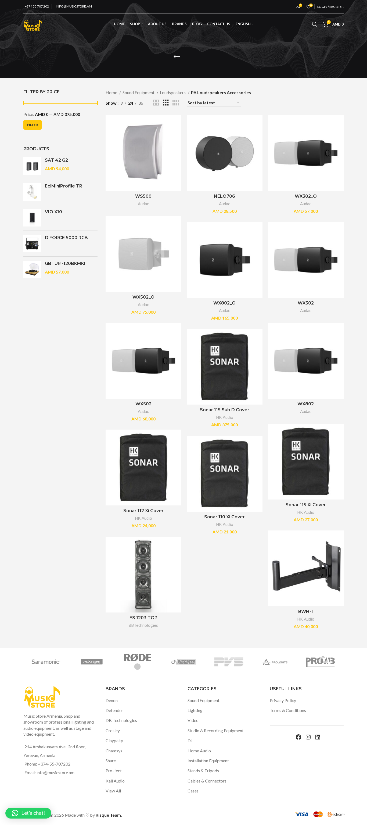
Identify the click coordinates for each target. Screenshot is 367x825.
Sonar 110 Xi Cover (224, 516)
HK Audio (224, 417)
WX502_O (143, 297)
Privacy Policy (283, 700)
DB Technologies (121, 720)
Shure (111, 760)
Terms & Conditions (288, 710)
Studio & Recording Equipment (216, 730)
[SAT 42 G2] (32, 166)
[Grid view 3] (166, 103)
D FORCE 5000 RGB (66, 237)
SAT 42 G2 (56, 160)
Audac (143, 203)
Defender (114, 710)
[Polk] (133, 661)
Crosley (113, 730)
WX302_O (306, 196)
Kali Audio (115, 780)
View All (113, 790)
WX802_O (224, 303)
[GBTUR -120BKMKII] (32, 269)
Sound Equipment (139, 92)
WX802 (305, 403)
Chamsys (114, 750)
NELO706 (224, 196)
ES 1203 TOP (143, 617)
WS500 (143, 196)
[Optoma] (270, 661)
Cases (193, 790)
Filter (32, 125)
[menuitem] (244, 24)
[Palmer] (225, 661)
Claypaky (114, 740)
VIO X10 (53, 211)
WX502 (143, 403)
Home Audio (199, 750)
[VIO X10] (32, 217)
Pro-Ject (114, 770)
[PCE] (179, 661)
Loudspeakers (173, 92)
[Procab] (42, 661)
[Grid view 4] (175, 103)
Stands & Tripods (203, 770)
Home (112, 92)
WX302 (306, 303)
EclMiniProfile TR (63, 186)
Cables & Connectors (207, 780)
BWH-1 (305, 611)
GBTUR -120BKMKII (66, 263)
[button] (28, 813)
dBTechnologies (143, 625)
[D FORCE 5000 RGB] (32, 243)
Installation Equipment (208, 760)
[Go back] (177, 56)
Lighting (195, 710)
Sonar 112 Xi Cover (143, 510)
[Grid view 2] (156, 103)
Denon (112, 700)
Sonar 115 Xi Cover (306, 504)
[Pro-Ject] (87, 661)
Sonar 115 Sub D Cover (224, 409)
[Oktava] (316, 661)
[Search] (314, 24)
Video (193, 720)
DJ (190, 740)
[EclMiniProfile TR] (32, 192)
